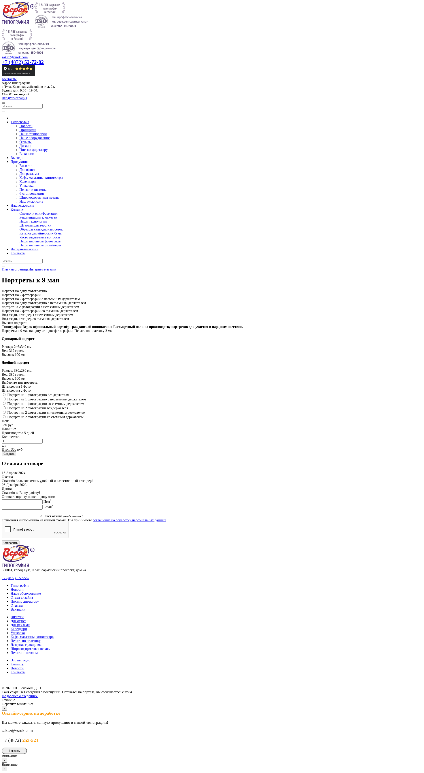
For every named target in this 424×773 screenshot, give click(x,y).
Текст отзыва (63, 516)
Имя (47, 501)
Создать (9, 453)
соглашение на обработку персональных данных (129, 520)
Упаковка (18, 633)
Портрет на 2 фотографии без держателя (37, 408)
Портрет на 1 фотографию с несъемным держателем (46, 399)
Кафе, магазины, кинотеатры (32, 637)
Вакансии (18, 609)
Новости (17, 589)
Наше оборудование (26, 593)
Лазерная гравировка (26, 645)
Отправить (11, 543)
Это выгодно (20, 660)
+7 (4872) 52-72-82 (15, 578)
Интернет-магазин (42, 269)
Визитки (17, 617)
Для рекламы (20, 625)
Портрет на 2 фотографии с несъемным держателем (46, 412)
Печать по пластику (26, 641)
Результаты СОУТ (17, 680)
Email (48, 507)
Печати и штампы (24, 653)
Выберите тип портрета (20, 382)
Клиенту (17, 664)
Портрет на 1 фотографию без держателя (38, 395)
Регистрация (18, 98)
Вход (5, 98)
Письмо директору (25, 601)
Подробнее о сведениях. (20, 696)
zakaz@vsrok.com (15, 57)
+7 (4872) (23, 62)
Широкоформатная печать (30, 649)
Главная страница (15, 269)
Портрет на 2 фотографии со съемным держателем (45, 417)
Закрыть (14, 750)
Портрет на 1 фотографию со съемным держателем (45, 404)
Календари (19, 629)
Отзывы (17, 605)
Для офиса (18, 621)
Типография (20, 585)
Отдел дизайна (22, 597)
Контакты (9, 79)
